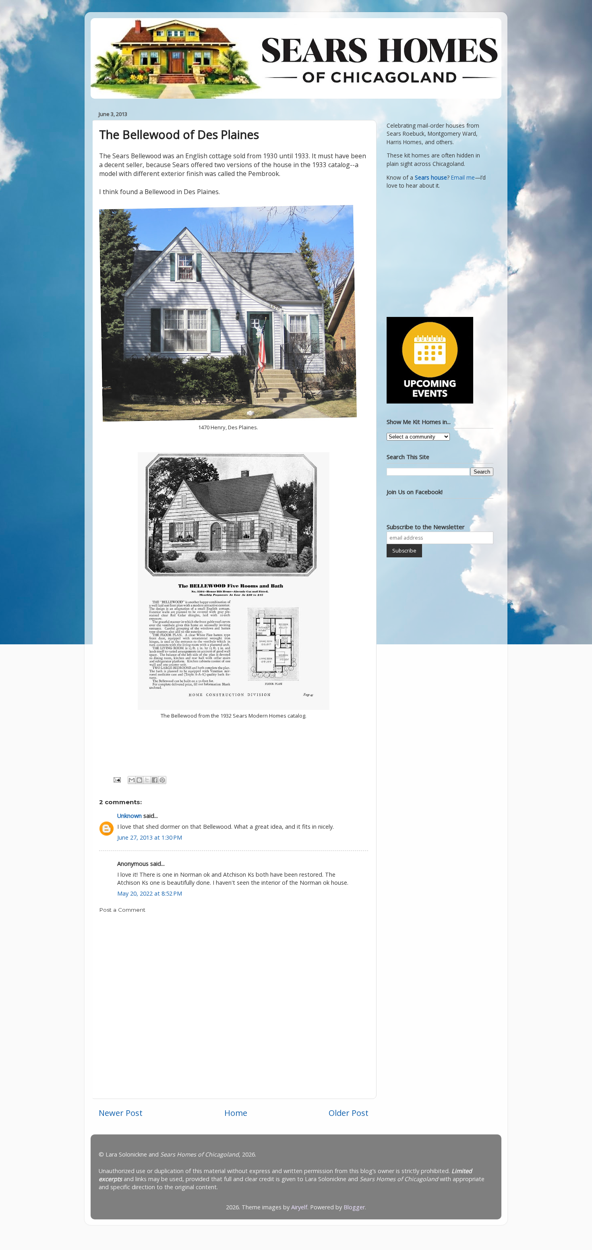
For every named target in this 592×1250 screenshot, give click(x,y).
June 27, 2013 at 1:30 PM (149, 837)
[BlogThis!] (139, 780)
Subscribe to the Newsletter (426, 527)
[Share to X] (147, 780)
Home (235, 1112)
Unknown (129, 816)
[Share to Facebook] (155, 780)
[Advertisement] (437, 252)
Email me (463, 177)
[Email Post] (116, 779)
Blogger (354, 1207)
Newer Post (121, 1112)
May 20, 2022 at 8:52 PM (149, 893)
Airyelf (299, 1207)
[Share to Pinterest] (162, 780)
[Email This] (132, 780)
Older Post (348, 1112)
